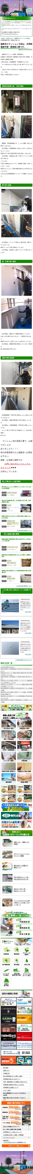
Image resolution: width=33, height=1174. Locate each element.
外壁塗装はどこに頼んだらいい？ (12, 1132)
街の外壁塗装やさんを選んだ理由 (12, 1076)
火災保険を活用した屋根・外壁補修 (13, 1135)
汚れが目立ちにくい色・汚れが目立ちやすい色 (22, 878)
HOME (3, 38)
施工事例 (5, 1067)
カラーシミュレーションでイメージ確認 (22, 855)
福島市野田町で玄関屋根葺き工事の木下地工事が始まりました (16, 670)
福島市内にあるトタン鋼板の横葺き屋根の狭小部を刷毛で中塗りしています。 (25, 605)
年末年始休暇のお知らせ (8, 667)
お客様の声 (6, 1073)
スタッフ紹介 (7, 1090)
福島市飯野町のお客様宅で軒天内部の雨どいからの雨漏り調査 (16, 689)
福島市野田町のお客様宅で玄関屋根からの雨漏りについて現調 (16, 701)
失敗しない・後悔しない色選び (22, 843)
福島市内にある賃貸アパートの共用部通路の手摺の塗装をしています (16, 697)
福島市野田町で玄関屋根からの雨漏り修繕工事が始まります (16, 677)
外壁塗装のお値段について (10, 1087)
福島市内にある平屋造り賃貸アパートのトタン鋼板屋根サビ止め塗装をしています (25, 626)
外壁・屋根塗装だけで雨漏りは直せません (15, 1082)
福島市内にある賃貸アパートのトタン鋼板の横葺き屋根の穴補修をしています (25, 648)
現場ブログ (10, 38)
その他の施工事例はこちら (24, 530)
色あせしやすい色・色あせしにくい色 (20, 890)
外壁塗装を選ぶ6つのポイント (11, 1079)
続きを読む (28, 612)
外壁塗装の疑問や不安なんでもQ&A (13, 1084)
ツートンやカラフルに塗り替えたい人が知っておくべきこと (22, 903)
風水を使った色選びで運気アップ (21, 866)
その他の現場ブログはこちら (23, 660)
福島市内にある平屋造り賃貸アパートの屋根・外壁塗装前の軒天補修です (16, 693)
